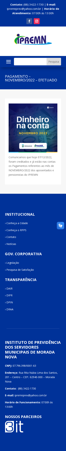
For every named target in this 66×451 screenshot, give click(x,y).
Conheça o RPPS (16, 230)
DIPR (9, 295)
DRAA (9, 309)
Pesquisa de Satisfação (20, 269)
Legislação (12, 262)
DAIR (9, 288)
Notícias (11, 244)
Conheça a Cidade (17, 223)
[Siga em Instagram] (37, 21)
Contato (11, 237)
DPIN (9, 302)
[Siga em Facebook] (29, 21)
